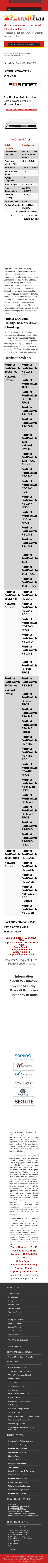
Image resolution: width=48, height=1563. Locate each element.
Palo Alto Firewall (14, 1305)
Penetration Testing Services (18, 1409)
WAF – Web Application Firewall (19, 1375)
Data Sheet (31, 218)
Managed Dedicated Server (18, 1460)
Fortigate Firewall (14, 1308)
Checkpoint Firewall (15, 1301)
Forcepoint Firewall (15, 1312)
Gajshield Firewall (14, 1331)
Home (8, 53)
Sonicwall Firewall (14, 1327)
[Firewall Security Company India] (24, 20)
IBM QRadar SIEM (14, 1346)
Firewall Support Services (17, 1367)
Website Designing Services (19, 1486)
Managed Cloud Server (17, 1463)
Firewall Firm (9, 1556)
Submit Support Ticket (21, 963)
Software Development (17, 1475)
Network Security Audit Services (19, 1401)
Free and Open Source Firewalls (20, 1357)
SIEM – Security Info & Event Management (23, 1416)
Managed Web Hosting (17, 1445)
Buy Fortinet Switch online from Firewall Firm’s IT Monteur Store (20, 101)
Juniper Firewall (13, 1293)
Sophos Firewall (13, 1316)
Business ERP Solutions (17, 1478)
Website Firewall (14, 1379)
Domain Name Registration (18, 1490)
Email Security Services (16, 1424)
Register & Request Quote (18, 32)
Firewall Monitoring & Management (20, 1371)
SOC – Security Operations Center (20, 1420)
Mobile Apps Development (18, 1482)
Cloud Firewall (13, 1382)
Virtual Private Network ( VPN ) (19, 1394)
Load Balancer (13, 1390)
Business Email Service (17, 1493)
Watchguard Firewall (15, 1320)
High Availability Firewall (16, 1386)
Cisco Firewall (13, 1297)
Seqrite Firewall (13, 1335)
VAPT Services (13, 1405)
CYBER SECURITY (15, 1412)
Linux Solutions (14, 1467)
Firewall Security (19, 53)
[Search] (42, 2)
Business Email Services (17, 1448)
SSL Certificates (14, 1456)
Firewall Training (14, 1397)
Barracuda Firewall (15, 1323)
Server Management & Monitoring (21, 1471)
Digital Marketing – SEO (17, 1452)
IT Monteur (35, 1561)
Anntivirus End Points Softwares (21, 1441)
